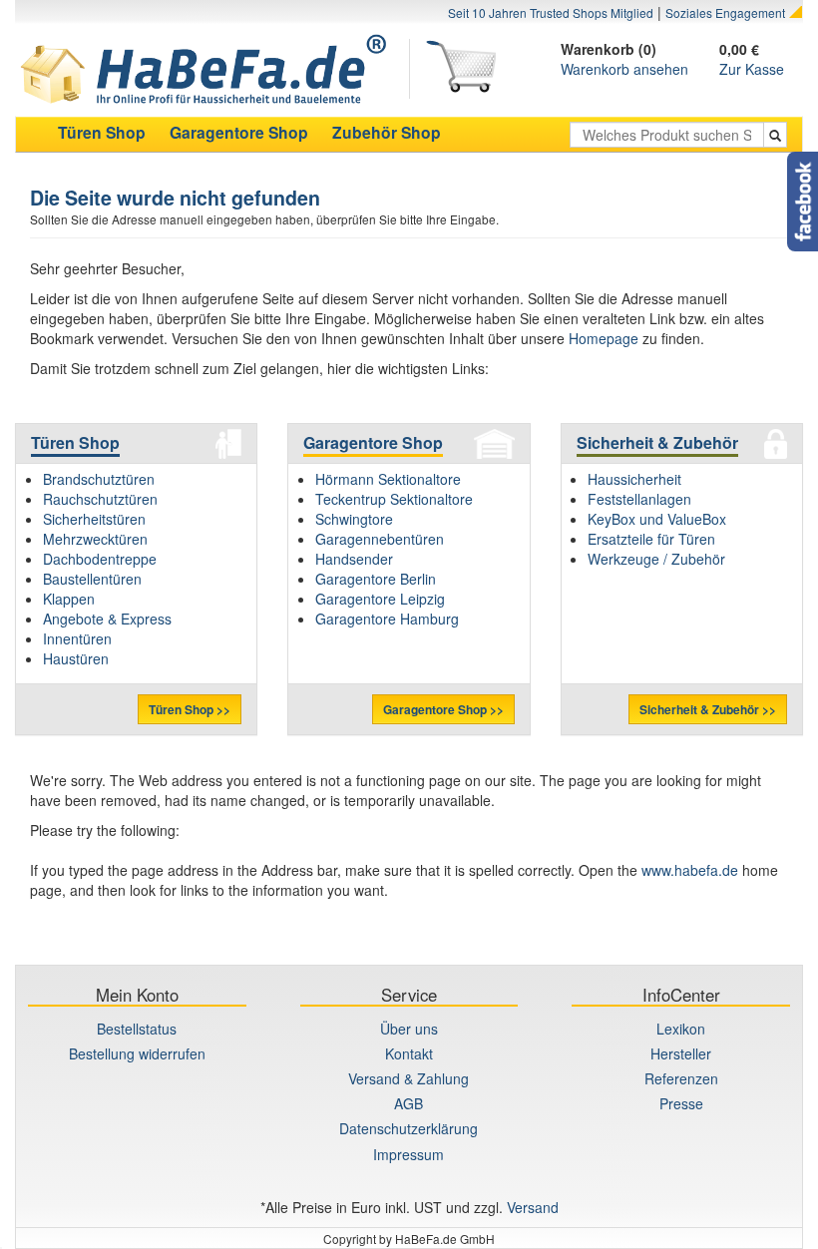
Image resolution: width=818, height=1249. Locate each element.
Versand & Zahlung (408, 1078)
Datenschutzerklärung (408, 1128)
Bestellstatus (137, 1029)
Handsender (354, 559)
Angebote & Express (107, 618)
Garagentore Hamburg (387, 618)
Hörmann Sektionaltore (388, 479)
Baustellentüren (92, 579)
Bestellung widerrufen (137, 1053)
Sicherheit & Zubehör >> (707, 709)
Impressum (408, 1154)
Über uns (409, 1029)
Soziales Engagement (725, 12)
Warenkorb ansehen (624, 69)
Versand (533, 1207)
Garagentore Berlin (375, 579)
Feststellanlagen (639, 499)
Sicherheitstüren (94, 519)
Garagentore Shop (373, 442)
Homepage (603, 338)
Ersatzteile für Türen (651, 539)
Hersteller (680, 1053)
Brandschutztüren (99, 479)
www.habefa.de (689, 870)
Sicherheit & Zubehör (657, 442)
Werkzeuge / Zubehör (656, 559)
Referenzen (681, 1078)
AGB (408, 1103)
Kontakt (409, 1053)
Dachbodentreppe (100, 559)
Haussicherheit (634, 479)
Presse (681, 1103)
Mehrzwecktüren (95, 539)
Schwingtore (354, 519)
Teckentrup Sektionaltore (394, 499)
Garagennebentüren (379, 539)
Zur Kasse (751, 69)
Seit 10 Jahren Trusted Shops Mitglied (550, 12)
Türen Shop (75, 442)
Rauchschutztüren (100, 499)
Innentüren (77, 638)
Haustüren (76, 658)
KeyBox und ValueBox (657, 519)
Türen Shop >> (189, 709)
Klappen (69, 599)
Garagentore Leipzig (380, 599)
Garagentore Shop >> (443, 709)
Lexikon (680, 1029)
